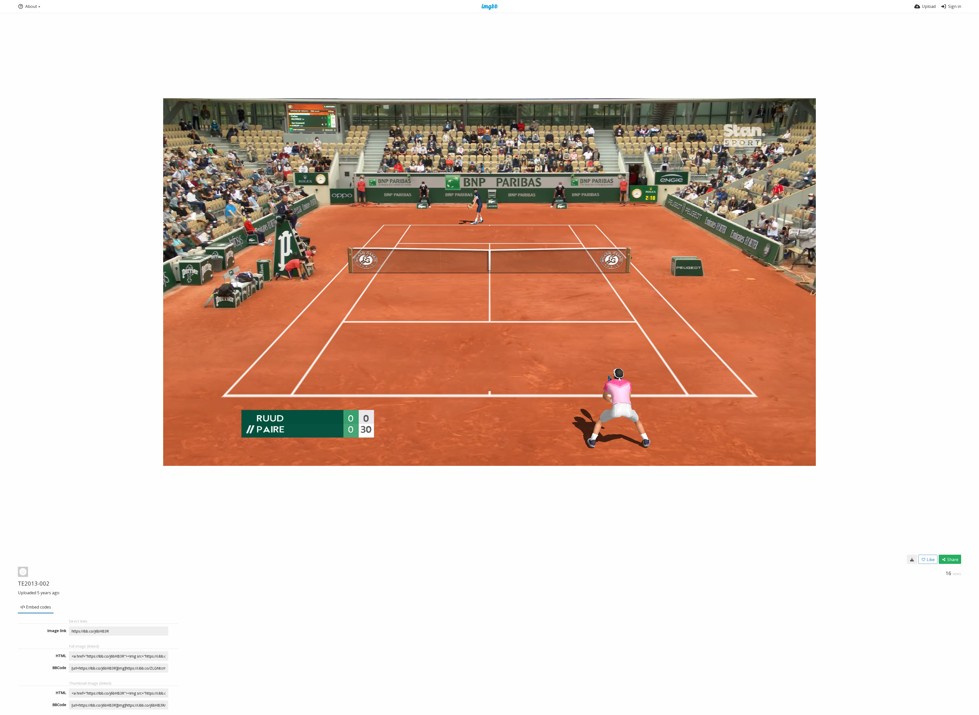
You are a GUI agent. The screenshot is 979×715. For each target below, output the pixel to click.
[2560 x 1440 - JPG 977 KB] (912, 559)
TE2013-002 (33, 583)
